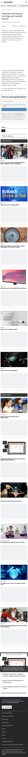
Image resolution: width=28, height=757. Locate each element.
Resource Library (12, 5)
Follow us (16, 26)
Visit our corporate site (12, 702)
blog (3, 131)
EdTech (9, 9)
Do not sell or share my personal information (12, 744)
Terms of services (18, 113)
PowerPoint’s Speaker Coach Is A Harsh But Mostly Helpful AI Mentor (14, 669)
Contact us (4, 738)
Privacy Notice (20, 115)
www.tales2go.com (7, 90)
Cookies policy (5, 722)
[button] (2, 2)
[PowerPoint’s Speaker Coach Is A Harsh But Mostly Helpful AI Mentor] (14, 664)
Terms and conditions (7, 713)
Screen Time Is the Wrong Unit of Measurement (13, 681)
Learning (3, 9)
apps (4, 34)
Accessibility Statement (7, 741)
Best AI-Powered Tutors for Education (14, 693)
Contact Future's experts (7, 716)
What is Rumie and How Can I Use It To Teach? (15, 687)
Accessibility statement (7, 725)
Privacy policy (5, 719)
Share (5, 26)
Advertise (4, 732)
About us (4, 735)
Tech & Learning (7, 22)
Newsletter (24, 26)
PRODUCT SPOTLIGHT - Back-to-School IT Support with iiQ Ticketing (14, 675)
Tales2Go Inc (5, 30)
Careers (3, 728)
